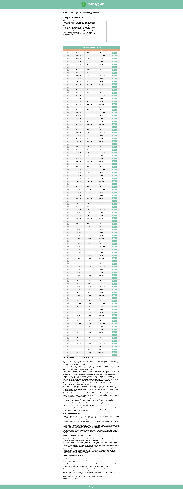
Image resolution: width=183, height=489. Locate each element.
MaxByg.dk (96, 4)
